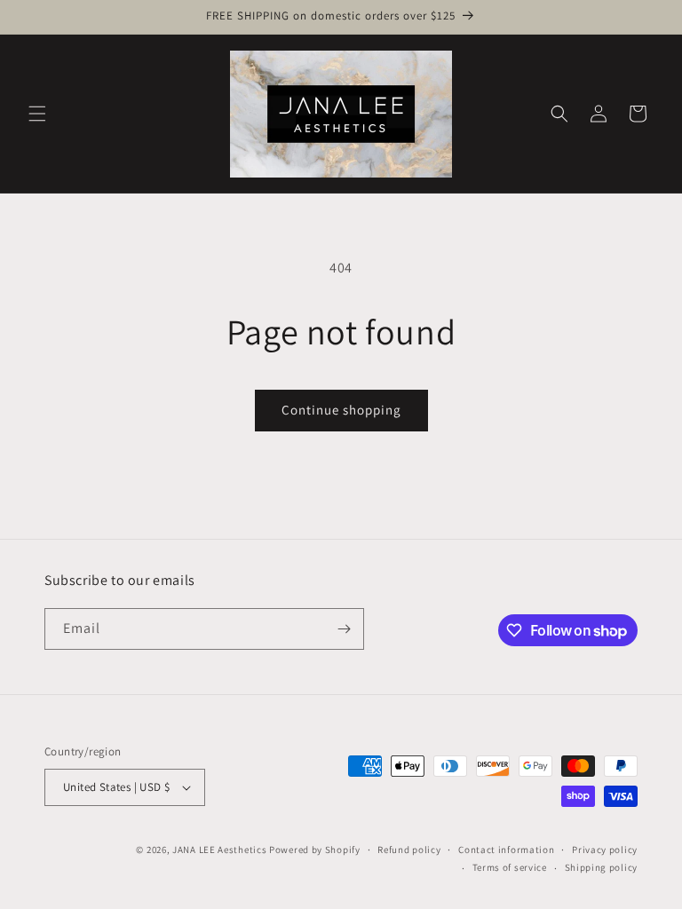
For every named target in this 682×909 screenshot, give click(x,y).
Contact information (506, 849)
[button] (37, 113)
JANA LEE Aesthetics (219, 849)
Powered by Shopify (315, 849)
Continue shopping (341, 409)
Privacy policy (605, 849)
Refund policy (408, 849)
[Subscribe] (343, 629)
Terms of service (509, 867)
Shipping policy (601, 867)
